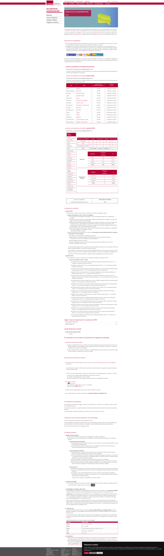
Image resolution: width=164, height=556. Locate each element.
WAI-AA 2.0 (102, 492)
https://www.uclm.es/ (77, 34)
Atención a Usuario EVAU (82, 121)
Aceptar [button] (86, 553)
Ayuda (78, 112)
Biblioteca (79, 117)
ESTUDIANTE (79, 1)
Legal (78, 98)
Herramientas (115, 1)
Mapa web (49, 15)
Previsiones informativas (65, 553)
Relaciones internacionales (66, 550)
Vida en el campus (75, 552)
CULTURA (107, 3)
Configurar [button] (99, 553)
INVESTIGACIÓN (80, 3)
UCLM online (74, 551)
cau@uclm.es (79, 386)
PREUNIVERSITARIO (69, 1)
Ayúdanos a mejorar (96, 389)
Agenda (62, 552)
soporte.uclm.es (51, 554)
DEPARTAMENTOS (69, 324)
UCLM (65, 3)
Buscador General (80, 93)
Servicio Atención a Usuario (82, 119)
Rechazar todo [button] (92, 553)
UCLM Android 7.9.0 (95, 34)
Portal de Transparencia (65, 554)
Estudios (74, 548)
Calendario (74, 554)
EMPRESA (87, 1)
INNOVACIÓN (89, 3)
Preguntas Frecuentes (52, 22)
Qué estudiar (74, 550)
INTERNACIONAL (99, 3)
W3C (113, 492)
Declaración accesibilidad (82, 100)
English (108, 1)
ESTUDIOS (71, 3)
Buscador (79, 107)
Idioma (78, 114)
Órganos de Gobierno (65, 551)
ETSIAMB (79, 110)
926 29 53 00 (72, 383)
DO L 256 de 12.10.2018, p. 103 (74, 544)
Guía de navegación (51, 17)
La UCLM (63, 548)
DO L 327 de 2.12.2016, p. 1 (110, 539)
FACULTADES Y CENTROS (71, 322)
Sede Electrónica (95, 411)
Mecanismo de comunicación (83, 105)
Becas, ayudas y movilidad (77, 553)
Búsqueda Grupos (80, 95)
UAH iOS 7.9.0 (103, 34)
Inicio (65, 6)
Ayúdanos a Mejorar (51, 20)
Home (78, 88)
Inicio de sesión (80, 102)
